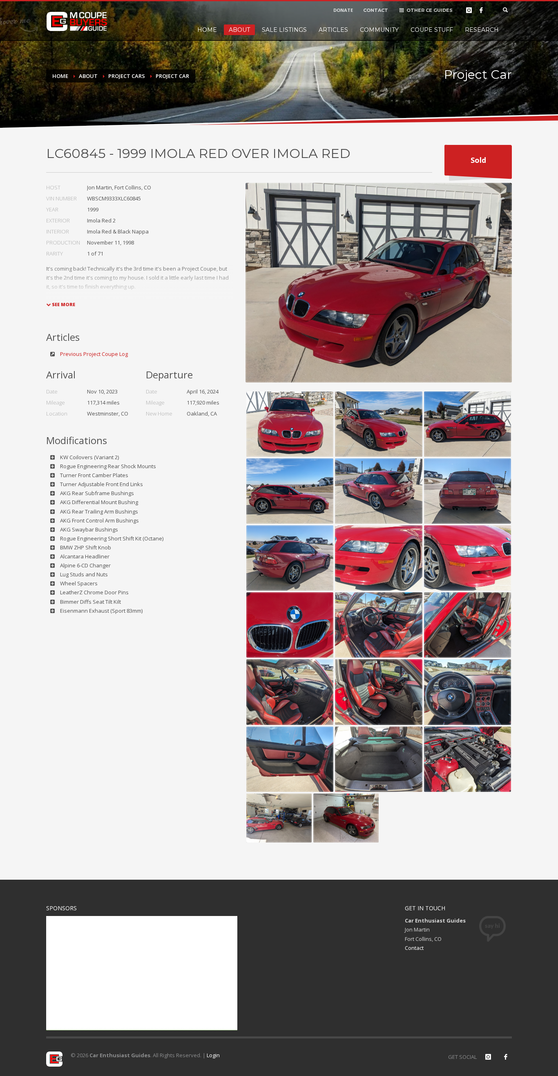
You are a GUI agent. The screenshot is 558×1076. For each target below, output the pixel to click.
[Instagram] (469, 10)
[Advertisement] (141, 973)
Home (207, 29)
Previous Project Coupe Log (94, 354)
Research (482, 29)
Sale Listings (284, 29)
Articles (333, 29)
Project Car (172, 76)
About (239, 29)
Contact (414, 948)
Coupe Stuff (432, 29)
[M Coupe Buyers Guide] (76, 21)
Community (379, 29)
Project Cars (126, 76)
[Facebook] (481, 10)
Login (213, 1055)
